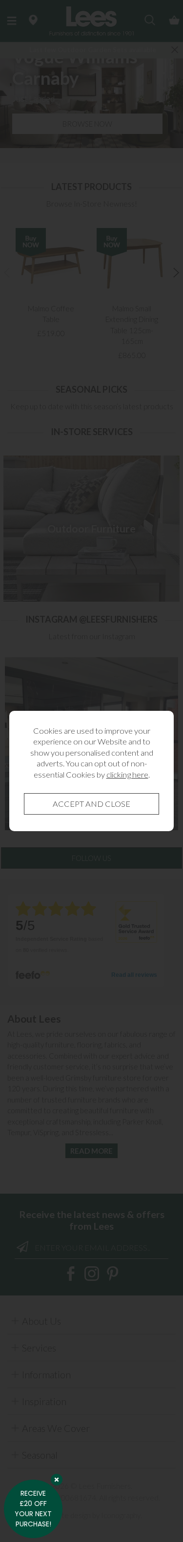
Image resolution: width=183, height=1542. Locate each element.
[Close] (56, 1479)
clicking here (127, 775)
